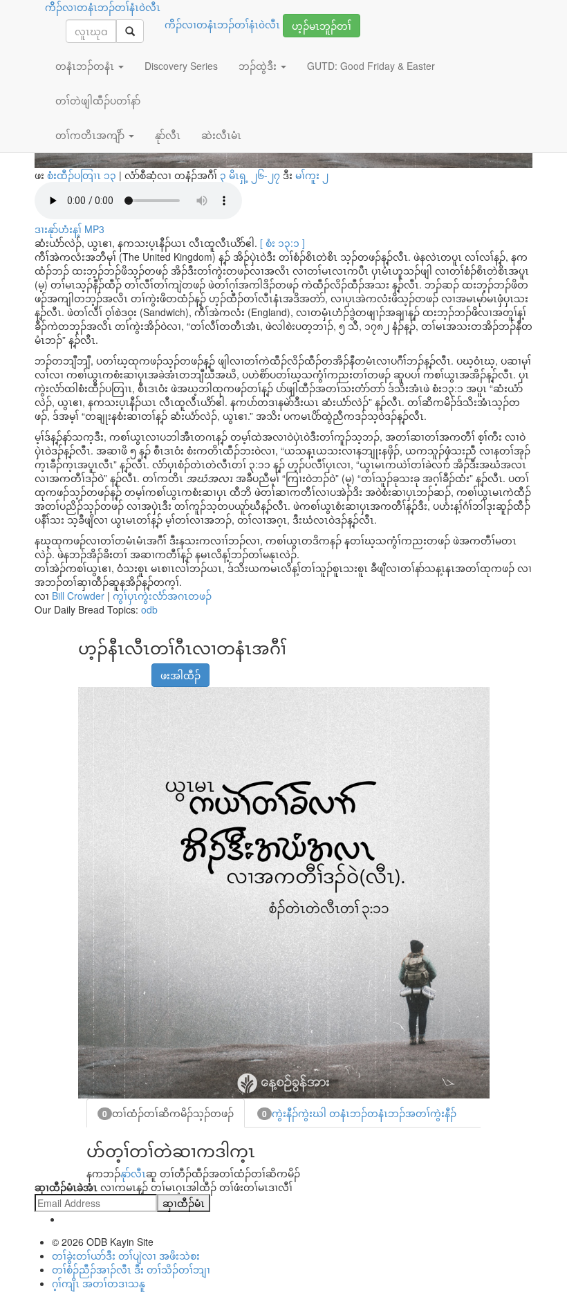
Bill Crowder (78, 595)
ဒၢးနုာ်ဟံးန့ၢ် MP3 (69, 229)
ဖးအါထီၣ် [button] (180, 675)
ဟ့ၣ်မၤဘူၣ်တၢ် (321, 26)
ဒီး (274, 175)
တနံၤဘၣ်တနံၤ (86, 66)
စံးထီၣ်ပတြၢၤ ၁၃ (81, 175)
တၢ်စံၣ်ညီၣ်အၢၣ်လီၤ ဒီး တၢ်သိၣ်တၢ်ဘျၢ (131, 1269)
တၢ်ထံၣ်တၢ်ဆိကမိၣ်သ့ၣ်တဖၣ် (168, 1113)
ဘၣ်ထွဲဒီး (259, 66)
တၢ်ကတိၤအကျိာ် (91, 135)
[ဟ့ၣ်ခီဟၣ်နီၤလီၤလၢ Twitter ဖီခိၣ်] (122, 668)
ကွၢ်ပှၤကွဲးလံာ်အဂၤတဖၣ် (162, 595)
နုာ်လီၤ (133, 1173)
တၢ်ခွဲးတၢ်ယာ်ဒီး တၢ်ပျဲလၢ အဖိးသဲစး (126, 1255)
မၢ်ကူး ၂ (311, 175)
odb (149, 609)
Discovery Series (181, 66)
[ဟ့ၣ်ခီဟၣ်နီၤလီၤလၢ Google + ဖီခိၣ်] (104, 668)
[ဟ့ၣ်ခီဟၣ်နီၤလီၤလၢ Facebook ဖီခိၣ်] (87, 668)
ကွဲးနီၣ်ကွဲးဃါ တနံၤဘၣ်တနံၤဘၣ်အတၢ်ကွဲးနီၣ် (359, 1113)
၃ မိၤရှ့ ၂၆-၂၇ (251, 175)
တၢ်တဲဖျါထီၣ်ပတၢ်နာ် (97, 100)
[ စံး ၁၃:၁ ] (282, 243)
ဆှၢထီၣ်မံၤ (183, 1203)
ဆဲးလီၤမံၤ (221, 135)
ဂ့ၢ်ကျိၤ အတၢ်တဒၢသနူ (98, 1283)
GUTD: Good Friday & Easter (371, 66)
